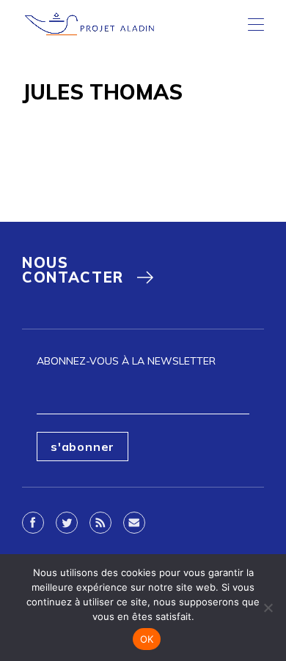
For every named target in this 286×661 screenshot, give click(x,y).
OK (147, 639)
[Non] (267, 607)
